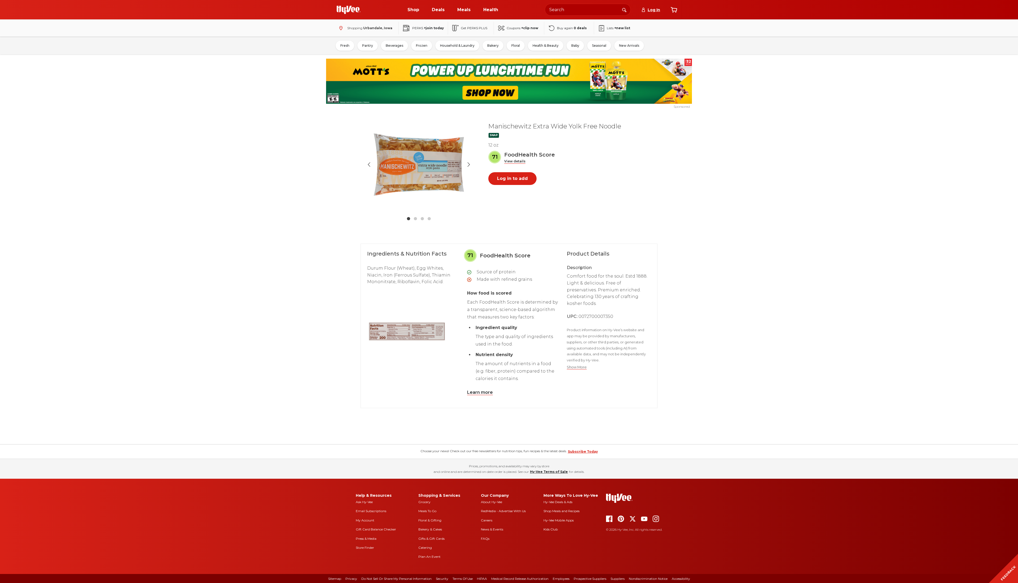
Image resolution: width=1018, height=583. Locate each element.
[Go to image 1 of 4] (408, 218)
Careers (486, 520)
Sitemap (334, 579)
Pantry (367, 45)
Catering (425, 548)
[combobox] (588, 10)
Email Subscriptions (371, 511)
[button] (514, 161)
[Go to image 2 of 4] (415, 218)
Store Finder (365, 548)
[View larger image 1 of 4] (419, 164)
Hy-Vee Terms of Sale (549, 472)
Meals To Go (427, 511)
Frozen (421, 45)
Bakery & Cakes (430, 529)
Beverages (394, 45)
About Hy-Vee (491, 502)
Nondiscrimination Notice (648, 579)
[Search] (624, 9)
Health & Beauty (546, 45)
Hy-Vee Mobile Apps (558, 520)
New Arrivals (629, 45)
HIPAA (482, 579)
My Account (365, 520)
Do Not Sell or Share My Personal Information (396, 579)
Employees (561, 579)
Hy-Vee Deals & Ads (557, 502)
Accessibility (681, 579)
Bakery (493, 45)
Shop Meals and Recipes (561, 511)
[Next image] (469, 164)
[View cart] (673, 10)
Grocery (424, 502)
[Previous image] (369, 164)
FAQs (485, 539)
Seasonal (599, 45)
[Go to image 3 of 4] (422, 218)
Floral (515, 45)
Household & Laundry (457, 45)
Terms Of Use (463, 579)
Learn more (480, 392)
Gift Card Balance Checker (376, 529)
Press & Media (366, 539)
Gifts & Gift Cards (431, 539)
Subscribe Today (583, 452)
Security (442, 579)
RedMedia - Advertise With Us (503, 511)
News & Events (492, 529)
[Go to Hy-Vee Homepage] (349, 10)
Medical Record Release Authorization (520, 579)
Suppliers (618, 579)
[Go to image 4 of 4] (429, 218)
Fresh (344, 45)
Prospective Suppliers (590, 579)
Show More (577, 367)
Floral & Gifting (429, 520)
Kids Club (550, 529)
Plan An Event (429, 557)
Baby (575, 45)
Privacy (351, 579)
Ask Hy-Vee (364, 502)
